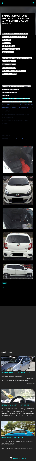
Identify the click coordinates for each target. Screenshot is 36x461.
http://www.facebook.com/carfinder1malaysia (16, 98)
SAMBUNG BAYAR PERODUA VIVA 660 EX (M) (15, 372)
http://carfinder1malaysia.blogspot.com (20, 101)
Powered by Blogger (19, 458)
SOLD (4, 283)
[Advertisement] (18, 327)
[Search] (33, 3)
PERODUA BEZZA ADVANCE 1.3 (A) (12, 438)
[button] (3, 27)
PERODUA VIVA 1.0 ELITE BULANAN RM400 (15, 405)
